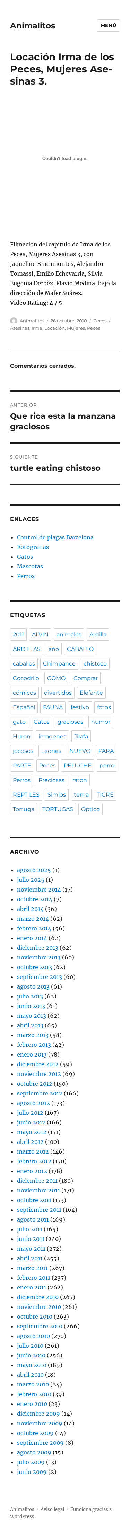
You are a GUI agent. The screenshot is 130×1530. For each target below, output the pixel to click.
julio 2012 (30, 1112)
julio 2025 (30, 879)
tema (81, 794)
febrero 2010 (34, 1394)
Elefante (91, 692)
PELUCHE (78, 765)
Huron (22, 736)
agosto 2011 (33, 1219)
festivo (80, 707)
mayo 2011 (31, 1248)
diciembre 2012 (38, 1064)
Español (24, 707)
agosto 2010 (33, 1335)
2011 (18, 634)
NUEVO (79, 751)
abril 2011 (30, 1258)
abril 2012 (30, 1141)
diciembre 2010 (38, 1297)
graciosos (70, 722)
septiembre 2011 (39, 1209)
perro (106, 765)
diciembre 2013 (37, 947)
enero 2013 (32, 1054)
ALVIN (40, 634)
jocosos (23, 751)
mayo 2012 (31, 1132)
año (54, 649)
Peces (99, 320)
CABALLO (80, 649)
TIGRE (105, 794)
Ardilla (97, 634)
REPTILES (26, 794)
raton (79, 780)
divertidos (58, 692)
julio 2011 (29, 1229)
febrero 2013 (34, 1044)
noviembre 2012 (39, 1073)
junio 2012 (31, 1122)
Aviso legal (52, 1509)
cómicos (24, 692)
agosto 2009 (34, 1452)
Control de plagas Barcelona (55, 537)
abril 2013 (30, 1025)
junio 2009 (32, 1471)
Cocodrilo (26, 678)
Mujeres (76, 328)
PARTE (22, 765)
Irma (37, 328)
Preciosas (51, 780)
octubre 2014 (34, 899)
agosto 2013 (33, 986)
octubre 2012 (34, 1083)
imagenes (52, 736)
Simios (56, 794)
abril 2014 (30, 908)
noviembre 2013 (39, 957)
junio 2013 (31, 1005)
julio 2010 (30, 1345)
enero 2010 (32, 1403)
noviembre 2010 (39, 1306)
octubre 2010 (34, 1316)
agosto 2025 (34, 870)
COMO (56, 678)
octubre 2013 (34, 967)
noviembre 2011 (38, 1190)
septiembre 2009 (40, 1442)
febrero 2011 (33, 1277)
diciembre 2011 (37, 1180)
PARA (106, 751)
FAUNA (53, 707)
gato (19, 722)
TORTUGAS (57, 809)
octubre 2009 (35, 1432)
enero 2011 (31, 1287)
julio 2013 (30, 996)
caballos (24, 663)
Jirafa (81, 736)
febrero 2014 (34, 928)
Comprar (85, 678)
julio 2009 (31, 1462)
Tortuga (23, 809)
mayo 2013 (31, 1015)
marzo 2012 (33, 1151)
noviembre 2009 (39, 1423)
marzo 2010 (33, 1384)
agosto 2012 (33, 1102)
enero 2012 (32, 1170)
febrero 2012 (34, 1161)
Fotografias (33, 547)
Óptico (90, 809)
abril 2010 (30, 1374)
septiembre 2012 (39, 1093)
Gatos (25, 556)
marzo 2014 (33, 918)
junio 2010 (31, 1355)
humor (100, 722)
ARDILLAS (27, 649)
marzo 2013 (33, 1035)
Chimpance (59, 663)
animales (69, 634)
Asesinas (19, 328)
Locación (54, 328)
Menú (108, 25)
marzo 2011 (32, 1267)
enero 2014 (32, 937)
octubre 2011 (34, 1200)
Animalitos (32, 26)
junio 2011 (30, 1238)
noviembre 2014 (39, 889)
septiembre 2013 (39, 976)
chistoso (95, 663)
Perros (26, 576)
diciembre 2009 (38, 1413)
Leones (51, 751)
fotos (104, 707)
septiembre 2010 (39, 1326)
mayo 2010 (31, 1365)
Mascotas (30, 566)
